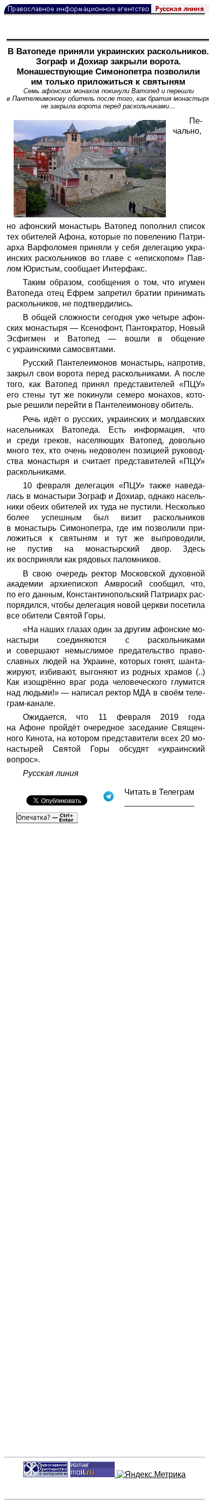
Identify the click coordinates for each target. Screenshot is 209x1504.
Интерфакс (123, 268)
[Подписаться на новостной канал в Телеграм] (159, 802)
